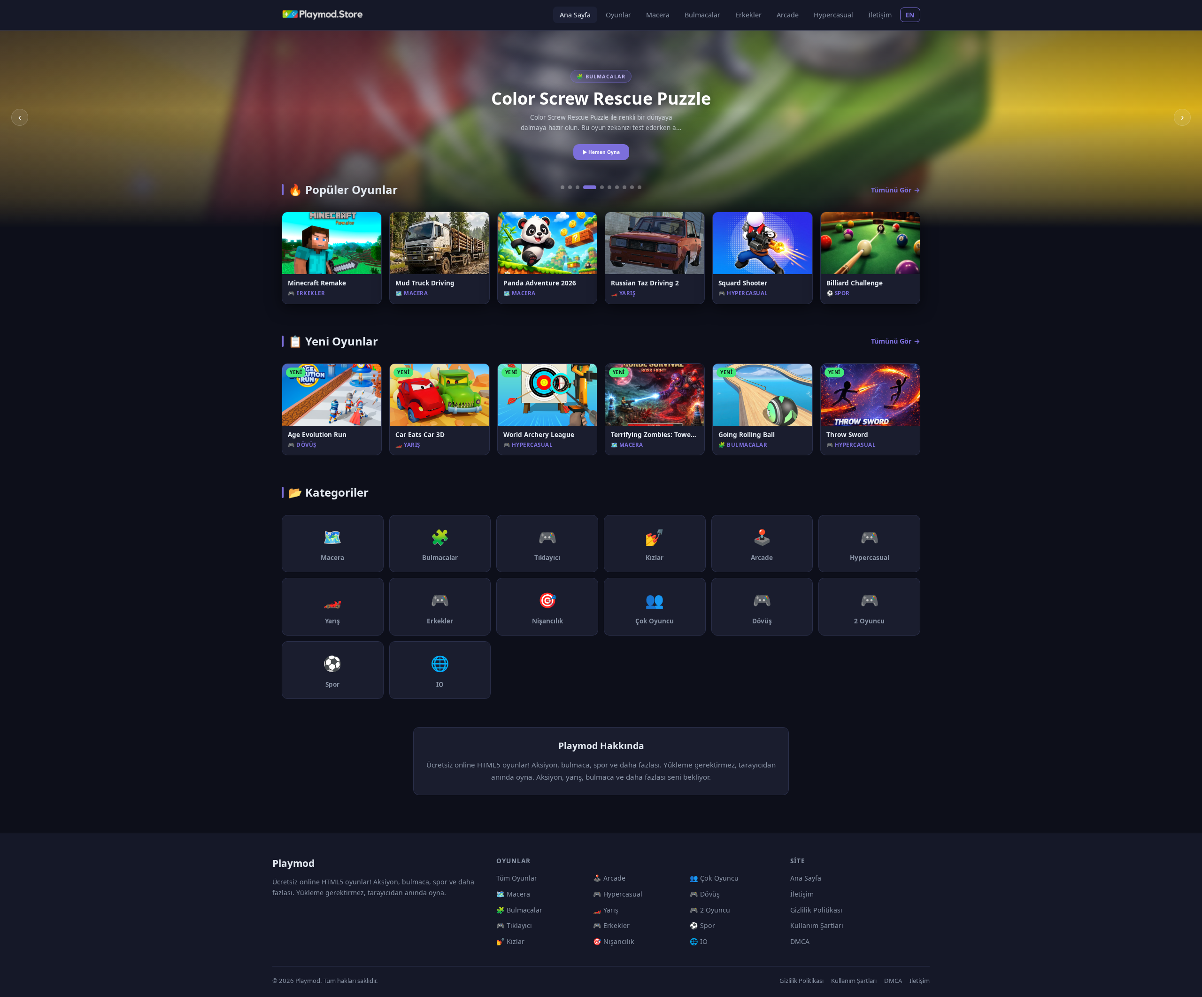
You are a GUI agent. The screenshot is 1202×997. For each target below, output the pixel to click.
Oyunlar (618, 14)
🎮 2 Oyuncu (710, 909)
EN (910, 14)
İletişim (880, 14)
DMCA (799, 941)
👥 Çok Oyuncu (714, 878)
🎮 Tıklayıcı (514, 925)
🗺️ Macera (513, 894)
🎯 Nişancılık (613, 941)
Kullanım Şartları (816, 925)
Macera (658, 14)
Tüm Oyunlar (516, 878)
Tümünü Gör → (895, 189)
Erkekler (748, 14)
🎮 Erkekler (611, 925)
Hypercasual (833, 14)
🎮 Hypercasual (617, 894)
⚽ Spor (702, 925)
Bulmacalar (702, 14)
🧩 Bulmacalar (519, 909)
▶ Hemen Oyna (601, 152)
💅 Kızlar (510, 941)
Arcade (788, 14)
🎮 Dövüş (705, 894)
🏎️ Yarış (605, 909)
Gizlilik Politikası (816, 909)
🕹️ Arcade (609, 878)
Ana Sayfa (575, 14)
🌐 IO (699, 941)
